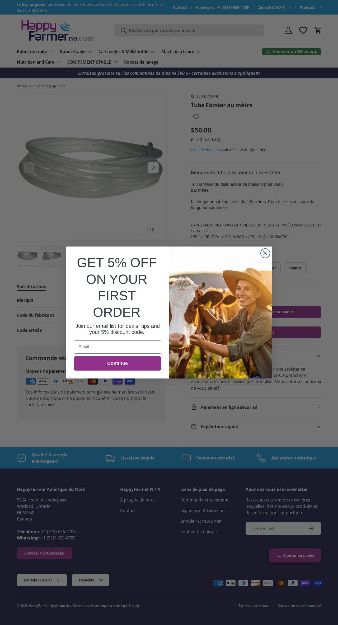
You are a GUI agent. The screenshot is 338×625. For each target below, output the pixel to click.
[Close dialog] (265, 253)
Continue (117, 363)
